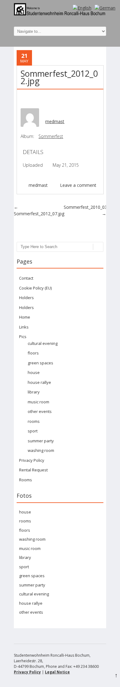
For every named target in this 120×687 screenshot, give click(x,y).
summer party (41, 441)
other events (40, 411)
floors (33, 353)
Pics (22, 336)
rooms (34, 421)
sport (33, 431)
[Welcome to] (60, 14)
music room (38, 402)
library (34, 392)
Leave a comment (78, 185)
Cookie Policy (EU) (35, 288)
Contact (26, 278)
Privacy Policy (31, 460)
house (34, 372)
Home (24, 317)
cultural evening (43, 343)
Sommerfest (50, 136)
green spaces (40, 363)
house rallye (39, 382)
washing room (41, 450)
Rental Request (33, 470)
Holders (26, 297)
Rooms (25, 480)
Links (24, 327)
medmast (54, 121)
